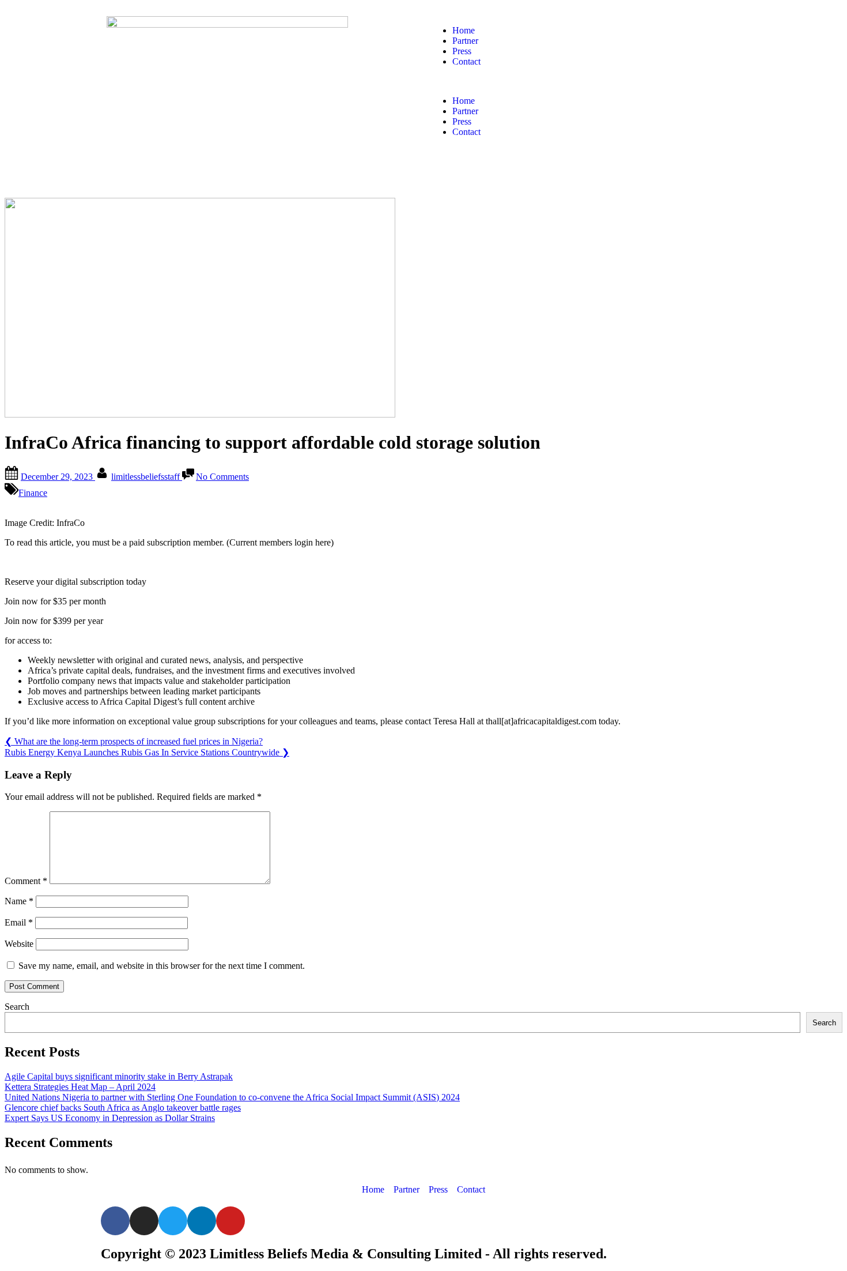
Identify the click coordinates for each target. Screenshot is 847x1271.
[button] (584, 81)
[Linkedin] (201, 1220)
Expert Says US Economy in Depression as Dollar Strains (110, 1118)
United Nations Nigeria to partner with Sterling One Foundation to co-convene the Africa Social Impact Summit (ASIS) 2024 (232, 1097)
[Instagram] (144, 1220)
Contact (466, 61)
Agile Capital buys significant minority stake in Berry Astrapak (119, 1076)
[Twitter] (172, 1220)
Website (19, 944)
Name (19, 901)
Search (17, 1006)
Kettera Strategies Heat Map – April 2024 (80, 1087)
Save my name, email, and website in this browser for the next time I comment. (161, 966)
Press (461, 51)
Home (463, 30)
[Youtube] (230, 1220)
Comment (26, 881)
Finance (32, 493)
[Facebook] (115, 1220)
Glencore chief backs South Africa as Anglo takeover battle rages (123, 1107)
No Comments (222, 477)
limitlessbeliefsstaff (146, 477)
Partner (465, 41)
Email (19, 922)
